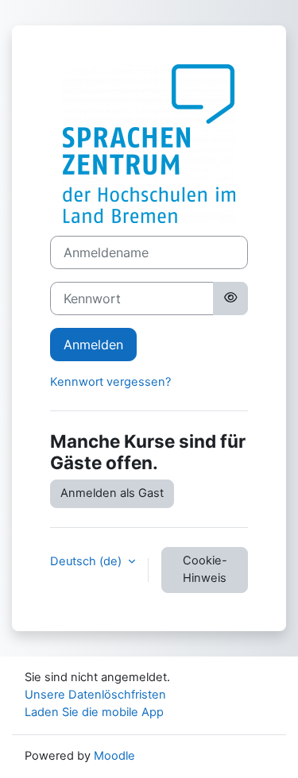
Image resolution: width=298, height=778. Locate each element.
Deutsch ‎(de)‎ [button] (87, 561)
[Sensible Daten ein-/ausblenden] (230, 298)
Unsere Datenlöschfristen (95, 694)
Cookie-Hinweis (205, 569)
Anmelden (93, 344)
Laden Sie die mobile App (94, 712)
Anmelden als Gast (112, 493)
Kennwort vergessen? (110, 382)
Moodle (114, 756)
